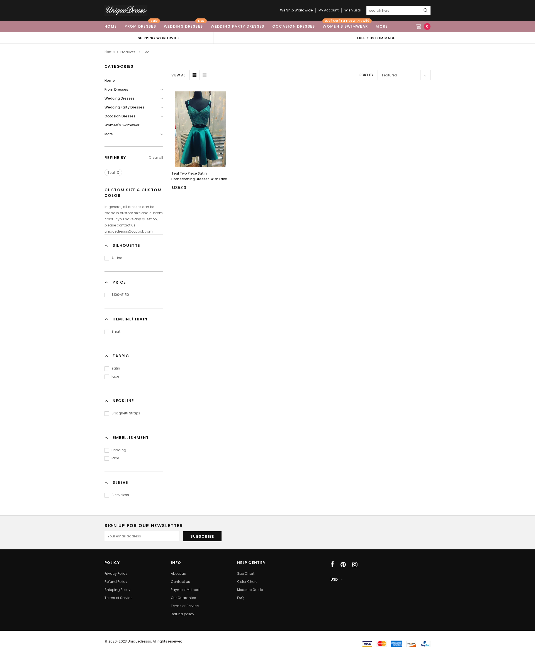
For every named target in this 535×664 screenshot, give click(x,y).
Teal (113, 172)
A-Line (116, 257)
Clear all (156, 157)
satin (115, 368)
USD (334, 579)
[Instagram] (355, 564)
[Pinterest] (343, 564)
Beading (118, 450)
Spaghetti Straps (125, 413)
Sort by (366, 75)
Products (127, 52)
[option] (158, 38)
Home (109, 51)
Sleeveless (120, 494)
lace (115, 376)
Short (115, 331)
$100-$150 (120, 294)
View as (178, 75)
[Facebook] (332, 564)
